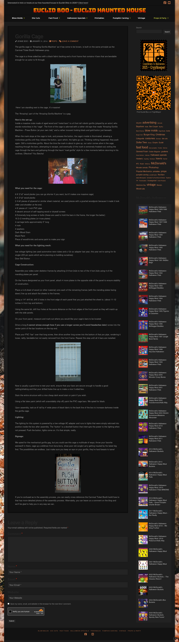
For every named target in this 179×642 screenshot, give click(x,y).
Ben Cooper (153, 126)
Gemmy (165, 148)
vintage (151, 184)
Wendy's (159, 185)
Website (13, 592)
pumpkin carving (142, 174)
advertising (149, 122)
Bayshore (140, 126)
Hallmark (147, 155)
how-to (159, 158)
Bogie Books (162, 131)
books (168, 131)
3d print (138, 123)
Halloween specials (159, 154)
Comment (15, 533)
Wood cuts (140, 188)
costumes (150, 138)
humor (165, 158)
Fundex (160, 148)
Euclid (161, 142)
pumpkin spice (153, 175)
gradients (164, 151)
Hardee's (139, 158)
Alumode (159, 123)
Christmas (160, 134)
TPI (137, 181)
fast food (142, 147)
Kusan (142, 163)
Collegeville (140, 138)
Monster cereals (142, 167)
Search (139, 27)
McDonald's (158, 163)
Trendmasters (142, 181)
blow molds (151, 130)
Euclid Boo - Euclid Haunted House (89, 10)
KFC (137, 163)
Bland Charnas (140, 131)
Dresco (150, 143)
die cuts (164, 138)
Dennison (158, 139)
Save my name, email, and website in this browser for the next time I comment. (40, 604)
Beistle (146, 127)
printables (156, 171)
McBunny (147, 164)
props (54, 41)
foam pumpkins (153, 148)
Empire (155, 142)
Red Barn (161, 174)
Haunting (146, 159)
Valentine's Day (141, 185)
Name (12, 566)
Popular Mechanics (144, 171)
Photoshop (154, 167)
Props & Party (134, 631)
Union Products (161, 181)
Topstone (168, 178)
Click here (83, 2)
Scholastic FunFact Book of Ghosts (156, 178)
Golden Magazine (154, 151)
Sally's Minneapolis (141, 178)
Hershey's (152, 159)
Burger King (149, 134)
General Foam (142, 151)
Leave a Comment (70, 41)
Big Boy (161, 127)
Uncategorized (151, 180)
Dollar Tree (141, 142)
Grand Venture (140, 155)
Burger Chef (139, 135)
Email (12, 579)
